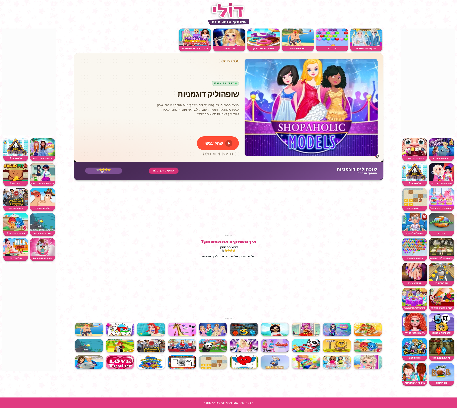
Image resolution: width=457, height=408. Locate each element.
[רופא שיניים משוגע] (414, 155)
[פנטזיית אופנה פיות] (42, 155)
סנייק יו (441, 233)
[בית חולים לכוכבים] (414, 230)
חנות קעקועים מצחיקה (441, 308)
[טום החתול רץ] (441, 280)
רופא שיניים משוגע (415, 158)
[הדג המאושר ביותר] (42, 230)
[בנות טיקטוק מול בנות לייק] (441, 180)
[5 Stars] (97, 169)
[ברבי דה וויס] (229, 45)
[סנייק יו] (441, 230)
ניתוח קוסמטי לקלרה (415, 333)
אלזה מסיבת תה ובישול (441, 208)
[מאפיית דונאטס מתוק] (263, 45)
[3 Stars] (103, 169)
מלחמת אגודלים (42, 208)
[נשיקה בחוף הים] (298, 45)
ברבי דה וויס (229, 48)
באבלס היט (332, 48)
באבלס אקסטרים (415, 258)
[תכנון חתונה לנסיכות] (366, 45)
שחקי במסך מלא (163, 170)
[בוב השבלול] (441, 380)
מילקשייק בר (16, 258)
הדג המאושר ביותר (42, 233)
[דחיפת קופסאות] (414, 205)
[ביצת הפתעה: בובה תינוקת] (42, 255)
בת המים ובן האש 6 (16, 233)
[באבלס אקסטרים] (414, 255)
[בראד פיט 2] (15, 180)
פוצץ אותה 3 (414, 357)
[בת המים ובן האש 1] (441, 355)
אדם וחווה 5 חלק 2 (441, 333)
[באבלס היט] (332, 45)
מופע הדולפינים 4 (441, 158)
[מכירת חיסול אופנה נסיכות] (195, 45)
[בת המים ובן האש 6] (15, 230)
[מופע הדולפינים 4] (441, 155)
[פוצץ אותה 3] (414, 355)
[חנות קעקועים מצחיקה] (441, 305)
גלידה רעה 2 (415, 183)
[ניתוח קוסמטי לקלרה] (414, 330)
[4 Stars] (100, 169)
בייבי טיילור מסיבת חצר (414, 308)
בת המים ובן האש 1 (441, 357)
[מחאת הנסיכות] (15, 205)
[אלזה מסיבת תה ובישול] (441, 205)
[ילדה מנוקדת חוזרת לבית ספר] (42, 180)
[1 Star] (109, 169)
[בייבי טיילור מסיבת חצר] (414, 305)
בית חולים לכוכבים (414, 233)
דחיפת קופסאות (414, 208)
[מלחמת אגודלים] (42, 205)
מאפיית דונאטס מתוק (263, 48)
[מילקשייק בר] (15, 255)
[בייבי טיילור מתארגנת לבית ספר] (414, 380)
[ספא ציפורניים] (414, 280)
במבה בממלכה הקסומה (441, 258)
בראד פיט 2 (15, 183)
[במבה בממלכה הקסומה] (441, 255)
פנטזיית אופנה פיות (42, 158)
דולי (253, 256)
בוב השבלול (441, 382)
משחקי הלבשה (367, 173)
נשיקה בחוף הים (297, 48)
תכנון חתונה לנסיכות (366, 48)
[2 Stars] (106, 169)
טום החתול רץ (441, 283)
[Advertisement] (428, 82)
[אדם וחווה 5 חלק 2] (441, 330)
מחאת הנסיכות (15, 208)
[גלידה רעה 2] (414, 180)
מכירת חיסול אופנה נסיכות (195, 48)
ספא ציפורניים (414, 283)
